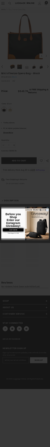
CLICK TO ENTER (13, 230)
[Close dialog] (47, 210)
